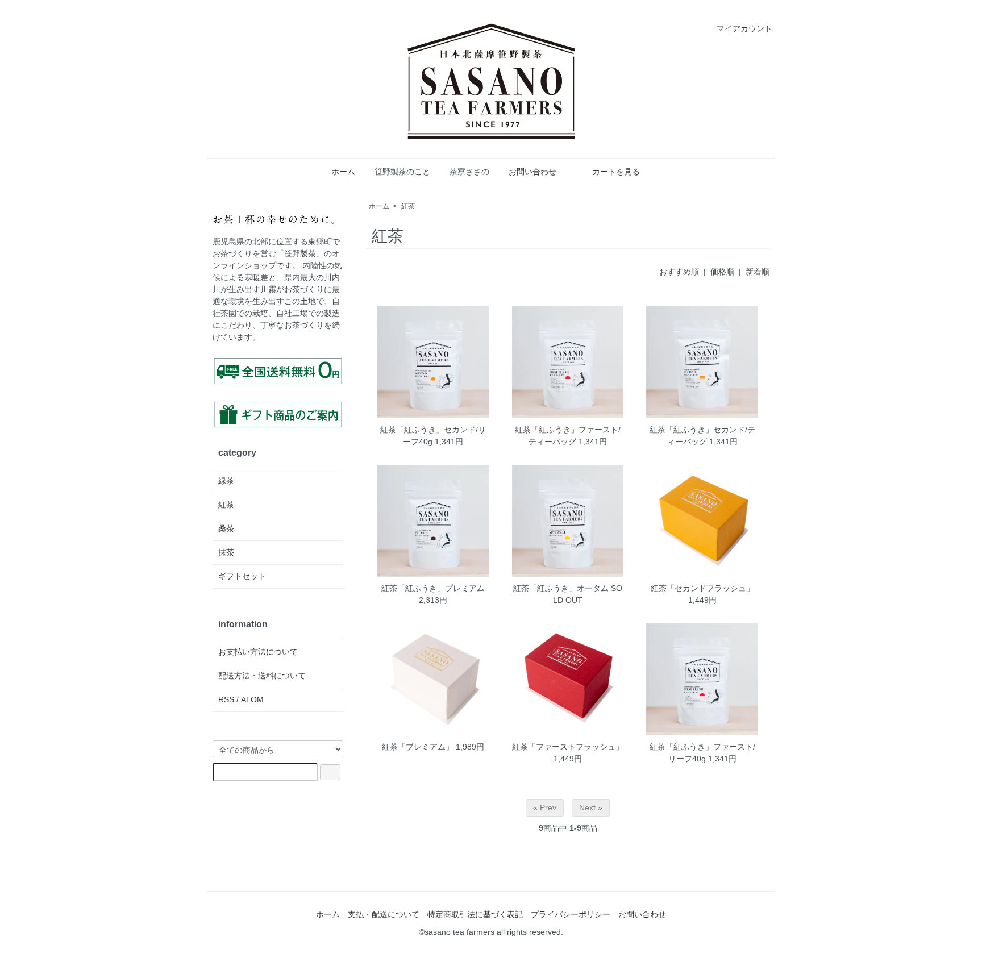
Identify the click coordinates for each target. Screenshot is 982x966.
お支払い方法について (258, 651)
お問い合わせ (532, 171)
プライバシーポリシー (570, 914)
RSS (226, 699)
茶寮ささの (469, 171)
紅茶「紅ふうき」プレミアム (433, 588)
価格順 (722, 271)
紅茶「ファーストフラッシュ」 (567, 746)
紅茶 (408, 206)
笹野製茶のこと (402, 171)
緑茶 (226, 480)
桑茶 (226, 528)
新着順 (757, 271)
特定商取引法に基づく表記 (475, 914)
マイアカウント (744, 28)
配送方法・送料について (262, 675)
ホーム (343, 171)
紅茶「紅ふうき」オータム (561, 588)
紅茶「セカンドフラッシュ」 (702, 588)
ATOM (252, 699)
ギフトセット (242, 576)
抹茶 (226, 552)
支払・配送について (383, 914)
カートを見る (616, 171)
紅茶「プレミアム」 (417, 746)
